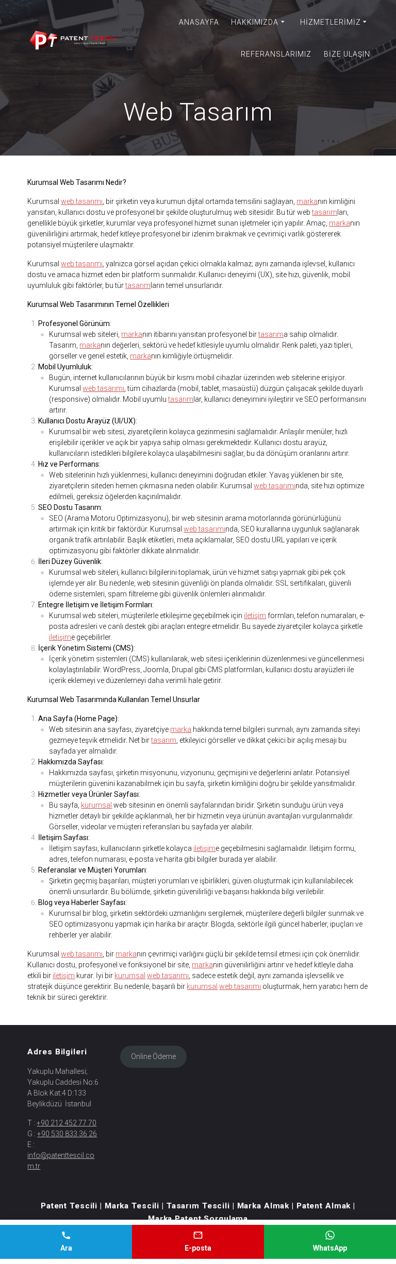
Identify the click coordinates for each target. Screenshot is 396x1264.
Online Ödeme (153, 1056)
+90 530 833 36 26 (67, 1134)
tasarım (324, 212)
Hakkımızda (254, 22)
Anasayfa (199, 22)
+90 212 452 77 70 (66, 1123)
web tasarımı (82, 201)
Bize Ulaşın (347, 54)
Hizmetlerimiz (330, 22)
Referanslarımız (276, 54)
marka (307, 201)
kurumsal (96, 805)
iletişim (255, 615)
